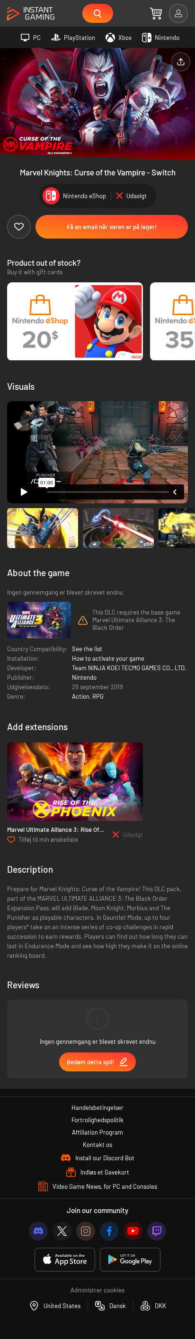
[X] (62, 1231)
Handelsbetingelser (97, 1107)
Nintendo (84, 677)
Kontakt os (97, 1144)
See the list (87, 649)
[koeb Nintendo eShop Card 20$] (75, 321)
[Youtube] (133, 1231)
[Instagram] (85, 1231)
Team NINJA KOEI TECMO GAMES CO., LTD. (129, 668)
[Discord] (38, 1231)
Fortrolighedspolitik (97, 1120)
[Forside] (30, 14)
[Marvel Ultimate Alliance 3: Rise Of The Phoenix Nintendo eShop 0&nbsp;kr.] (75, 781)
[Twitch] (156, 1231)
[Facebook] (109, 1231)
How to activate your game (108, 658)
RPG (98, 696)
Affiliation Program (97, 1132)
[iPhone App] (65, 1260)
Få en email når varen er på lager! (112, 227)
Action (80, 696)
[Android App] (130, 1260)
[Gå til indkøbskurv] (156, 13)
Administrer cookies (97, 1290)
